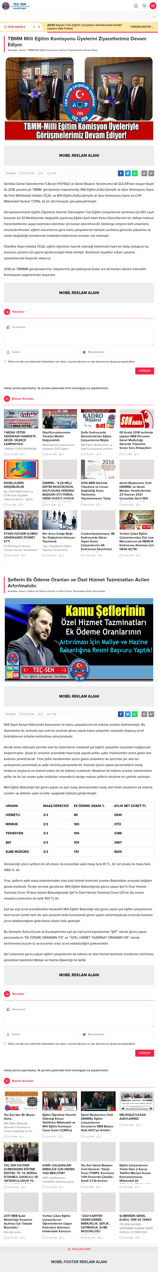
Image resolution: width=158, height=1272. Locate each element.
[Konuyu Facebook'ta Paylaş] (121, 173)
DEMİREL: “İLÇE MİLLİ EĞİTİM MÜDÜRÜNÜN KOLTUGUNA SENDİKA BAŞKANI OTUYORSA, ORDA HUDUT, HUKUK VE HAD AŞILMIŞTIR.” (58, 492)
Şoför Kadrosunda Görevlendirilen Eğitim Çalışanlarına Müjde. (96, 436)
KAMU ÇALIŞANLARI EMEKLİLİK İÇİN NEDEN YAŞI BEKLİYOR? (58, 1169)
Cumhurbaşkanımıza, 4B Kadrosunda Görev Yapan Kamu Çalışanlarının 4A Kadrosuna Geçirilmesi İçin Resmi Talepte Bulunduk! (97, 545)
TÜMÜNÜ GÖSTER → (142, 26)
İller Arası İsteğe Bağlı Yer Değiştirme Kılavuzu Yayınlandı (58, 537)
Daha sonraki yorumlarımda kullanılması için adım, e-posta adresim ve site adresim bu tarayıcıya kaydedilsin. (71, 361)
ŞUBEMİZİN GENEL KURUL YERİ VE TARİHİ (135, 1218)
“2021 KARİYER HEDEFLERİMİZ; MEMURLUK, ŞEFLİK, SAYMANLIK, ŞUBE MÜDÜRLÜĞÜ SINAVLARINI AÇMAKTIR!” (95, 1227)
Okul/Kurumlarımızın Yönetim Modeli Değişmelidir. (56, 436)
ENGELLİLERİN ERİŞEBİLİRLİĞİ (14, 485)
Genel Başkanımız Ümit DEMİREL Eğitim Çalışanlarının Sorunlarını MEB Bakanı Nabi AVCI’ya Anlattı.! (97, 1122)
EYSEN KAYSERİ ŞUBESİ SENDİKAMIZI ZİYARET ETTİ (21, 537)
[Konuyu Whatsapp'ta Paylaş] (135, 173)
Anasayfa (12, 50)
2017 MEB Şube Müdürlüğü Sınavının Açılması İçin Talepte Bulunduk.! (18, 1221)
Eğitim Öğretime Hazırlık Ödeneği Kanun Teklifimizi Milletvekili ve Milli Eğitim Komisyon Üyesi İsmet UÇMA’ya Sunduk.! (59, 1124)
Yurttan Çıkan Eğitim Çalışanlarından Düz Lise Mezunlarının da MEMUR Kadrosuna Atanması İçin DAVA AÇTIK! (136, 541)
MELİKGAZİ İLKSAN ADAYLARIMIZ (132, 1117)
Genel (22, 50)
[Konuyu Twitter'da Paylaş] (128, 173)
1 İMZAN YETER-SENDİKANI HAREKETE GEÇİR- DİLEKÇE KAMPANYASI (20, 438)
